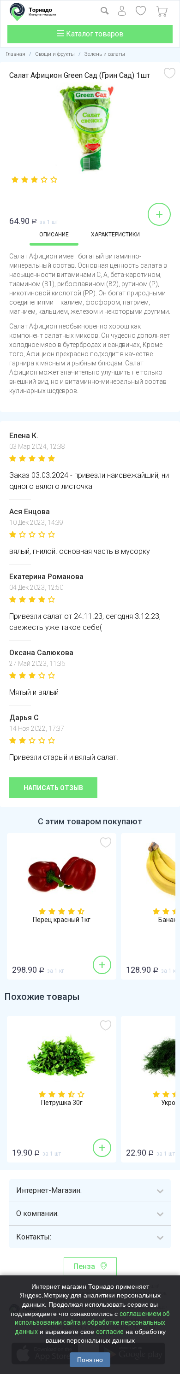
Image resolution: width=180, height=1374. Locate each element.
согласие (110, 1331)
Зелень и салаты (104, 54)
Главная (15, 54)
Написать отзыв (53, 788)
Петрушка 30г (62, 1102)
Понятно (90, 1359)
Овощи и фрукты (55, 54)
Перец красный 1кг (61, 919)
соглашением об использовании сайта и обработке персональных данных (92, 1322)
